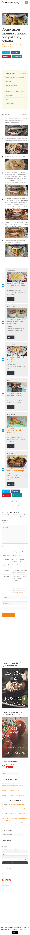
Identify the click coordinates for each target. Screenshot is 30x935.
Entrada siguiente (15, 505)
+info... (22, 555)
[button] (22, 2)
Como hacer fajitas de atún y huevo (16, 358)
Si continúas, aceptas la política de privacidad (15, 859)
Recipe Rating (5, 520)
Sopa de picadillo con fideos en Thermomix (16, 284)
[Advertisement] (15, 644)
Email (3, 854)
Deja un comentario (6, 46)
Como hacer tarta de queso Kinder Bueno (15, 394)
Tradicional (22, 44)
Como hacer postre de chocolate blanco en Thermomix (16, 321)
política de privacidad (13, 547)
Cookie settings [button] (23, 929)
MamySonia (9, 287)
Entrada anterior (15, 501)
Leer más (10, 299)
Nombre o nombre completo (9, 849)
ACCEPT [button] (15, 932)
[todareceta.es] (5, 885)
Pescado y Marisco (14, 44)
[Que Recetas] (5, 873)
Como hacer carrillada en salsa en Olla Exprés (16, 470)
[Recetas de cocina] (7, 879)
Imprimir (24, 73)
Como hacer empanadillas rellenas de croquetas (16, 430)
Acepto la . (11, 547)
